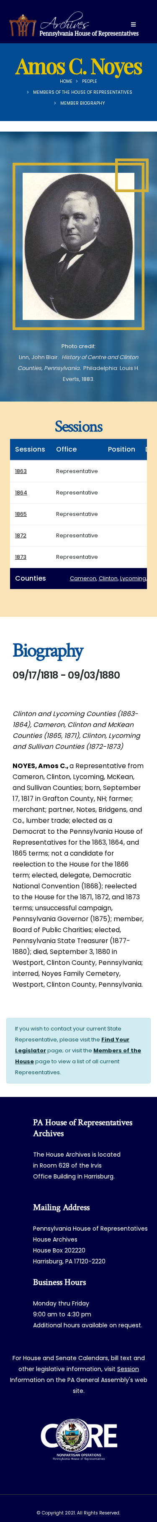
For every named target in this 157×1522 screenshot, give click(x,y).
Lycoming (133, 578)
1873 (20, 557)
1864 (21, 493)
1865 (21, 514)
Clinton (108, 578)
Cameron (83, 578)
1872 (20, 535)
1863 (21, 471)
